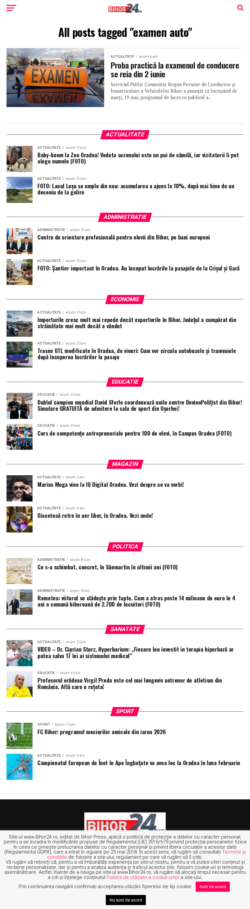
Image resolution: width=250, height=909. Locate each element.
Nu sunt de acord (126, 900)
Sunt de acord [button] (213, 886)
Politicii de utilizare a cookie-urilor (142, 877)
